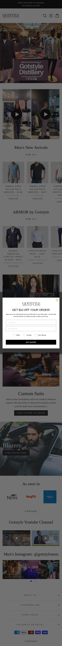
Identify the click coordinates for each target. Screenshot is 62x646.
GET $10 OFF (31, 342)
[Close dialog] (57, 300)
